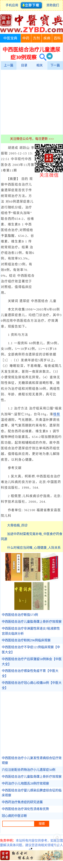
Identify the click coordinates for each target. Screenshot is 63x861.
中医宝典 (10, 38)
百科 (57, 38)
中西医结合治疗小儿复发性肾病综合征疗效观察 (32, 760)
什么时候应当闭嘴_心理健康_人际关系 (34, 547)
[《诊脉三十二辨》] (13, 579)
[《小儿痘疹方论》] (49, 579)
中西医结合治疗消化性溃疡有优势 (25, 809)
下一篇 (55, 65)
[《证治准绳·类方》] (41, 609)
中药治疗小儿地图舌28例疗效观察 (25, 783)
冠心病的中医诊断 (14, 816)
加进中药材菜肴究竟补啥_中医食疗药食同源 (31, 536)
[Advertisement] (31, 102)
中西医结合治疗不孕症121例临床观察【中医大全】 (31, 649)
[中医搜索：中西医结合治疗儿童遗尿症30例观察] (41, 57)
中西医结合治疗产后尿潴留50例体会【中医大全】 (32, 661)
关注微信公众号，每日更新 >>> (32, 139)
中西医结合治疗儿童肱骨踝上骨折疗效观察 (32, 621)
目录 (24, 65)
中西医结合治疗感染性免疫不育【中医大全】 (30, 673)
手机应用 (13, 5)
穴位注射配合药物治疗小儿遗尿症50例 (28, 770)
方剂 (36, 38)
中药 (25, 38)
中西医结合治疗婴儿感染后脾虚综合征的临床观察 (32, 793)
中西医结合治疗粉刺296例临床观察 (26, 640)
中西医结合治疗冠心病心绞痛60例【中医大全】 (32, 685)
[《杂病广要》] (31, 579)
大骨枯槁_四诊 (17, 525)
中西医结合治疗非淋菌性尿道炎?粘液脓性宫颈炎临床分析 (31, 631)
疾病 (46, 38)
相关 (39, 65)
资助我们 (52, 5)
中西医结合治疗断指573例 (20, 615)
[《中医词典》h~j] (22, 609)
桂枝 (56, 414)
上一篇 (8, 65)
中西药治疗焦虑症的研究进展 (22, 802)
